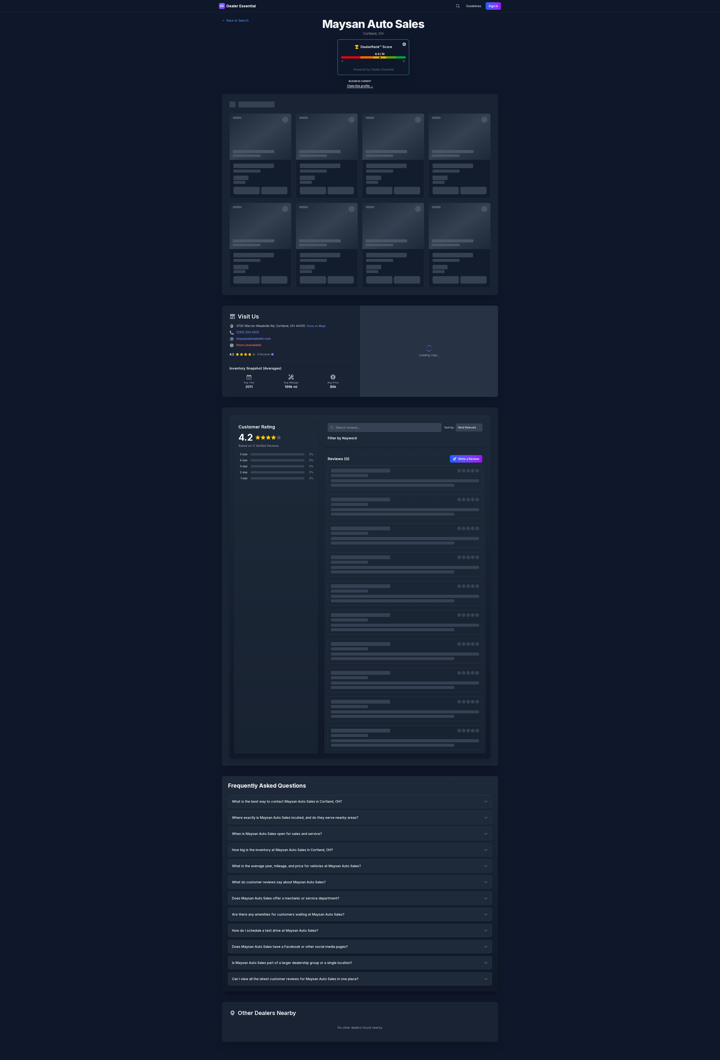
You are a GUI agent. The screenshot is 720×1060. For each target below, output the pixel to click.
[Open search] (458, 6)
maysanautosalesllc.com (253, 338)
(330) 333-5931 (247, 332)
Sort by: (449, 427)
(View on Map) (316, 326)
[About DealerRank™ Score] (404, 44)
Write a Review (468, 459)
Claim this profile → (360, 85)
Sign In (493, 6)
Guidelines (473, 6)
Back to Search (237, 20)
